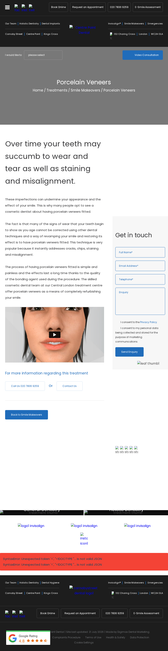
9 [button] (155, 505)
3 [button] (133, 505)
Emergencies (155, 23)
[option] (140, 430)
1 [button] (126, 505)
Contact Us (69, 386)
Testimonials (129, 475)
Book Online (58, 7)
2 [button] (129, 505)
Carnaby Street (14, 34)
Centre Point (33, 34)
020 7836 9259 (119, 7)
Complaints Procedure (66, 637)
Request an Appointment (87, 7)
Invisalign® (114, 23)
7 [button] (148, 505)
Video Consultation (147, 55)
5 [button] (140, 505)
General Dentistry (135, 155)
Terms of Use (93, 637)
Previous (150, 114)
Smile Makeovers (134, 23)
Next (160, 114)
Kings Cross (51, 34)
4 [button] (137, 505)
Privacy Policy (148, 322)
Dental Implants (51, 23)
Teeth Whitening (135, 177)
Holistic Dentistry (29, 23)
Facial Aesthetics (135, 198)
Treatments (57, 90)
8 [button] (151, 505)
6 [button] (144, 505)
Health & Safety (115, 637)
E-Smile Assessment (148, 7)
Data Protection (139, 637)
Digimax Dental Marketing (133, 632)
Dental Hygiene (133, 170)
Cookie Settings (84, 642)
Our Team (10, 23)
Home (38, 90)
